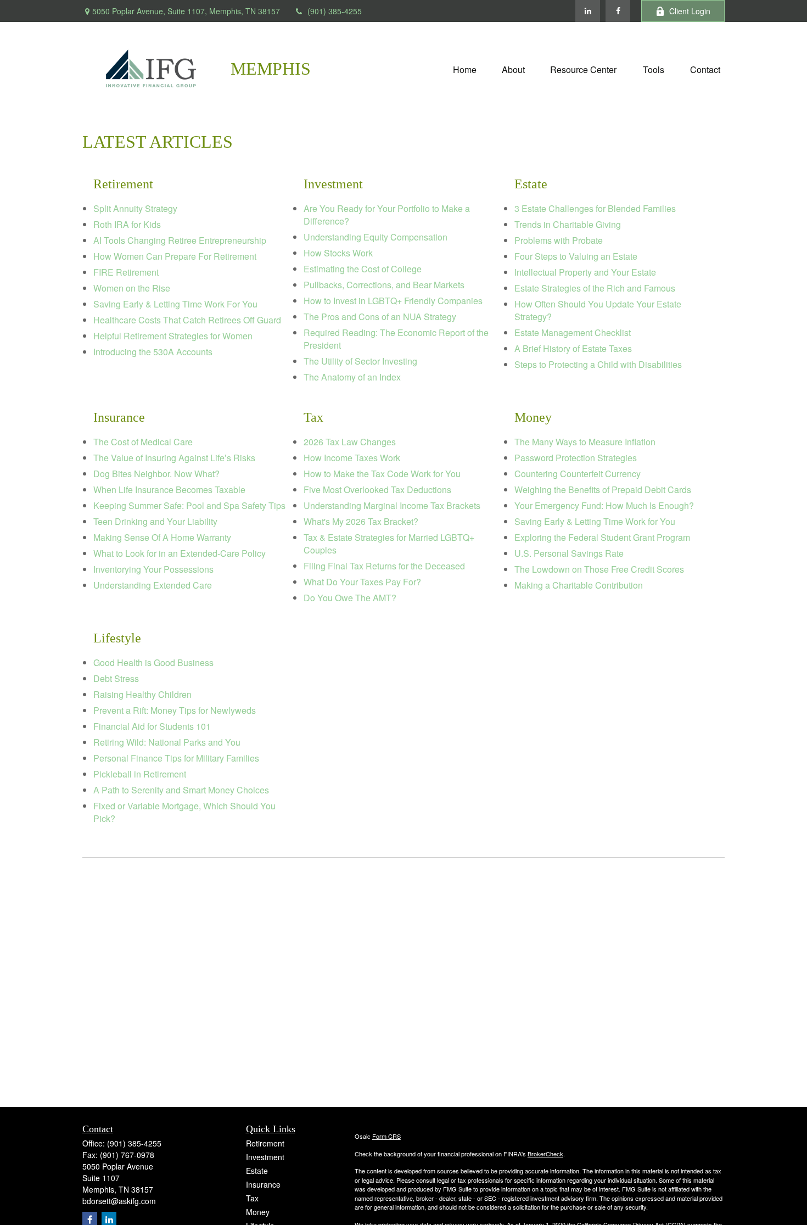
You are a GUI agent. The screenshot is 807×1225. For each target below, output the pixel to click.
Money (258, 1211)
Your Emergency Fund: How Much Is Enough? (604, 505)
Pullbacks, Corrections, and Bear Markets (384, 284)
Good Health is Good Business (153, 662)
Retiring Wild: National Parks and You (166, 742)
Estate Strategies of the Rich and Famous (594, 288)
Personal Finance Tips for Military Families (176, 758)
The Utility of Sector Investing (360, 361)
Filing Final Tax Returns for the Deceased (384, 566)
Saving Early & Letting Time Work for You (594, 521)
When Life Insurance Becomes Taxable (169, 489)
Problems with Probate (558, 240)
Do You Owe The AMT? (350, 597)
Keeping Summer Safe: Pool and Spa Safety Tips (189, 505)
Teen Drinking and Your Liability (155, 521)
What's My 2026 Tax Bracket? (361, 521)
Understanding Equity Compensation (375, 237)
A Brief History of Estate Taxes (573, 348)
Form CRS (386, 1136)
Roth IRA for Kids (127, 224)
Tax (252, 1198)
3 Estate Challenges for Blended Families (595, 208)
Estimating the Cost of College (363, 268)
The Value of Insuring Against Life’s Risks (174, 457)
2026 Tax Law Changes (350, 441)
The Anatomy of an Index (352, 377)
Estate (257, 1170)
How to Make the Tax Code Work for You (382, 473)
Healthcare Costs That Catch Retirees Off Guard (187, 320)
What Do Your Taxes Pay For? (362, 581)
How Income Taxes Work (352, 457)
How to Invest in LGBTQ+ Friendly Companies (393, 300)
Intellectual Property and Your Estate (585, 272)
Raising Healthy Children (142, 694)
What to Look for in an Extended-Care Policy (179, 553)
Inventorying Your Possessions (153, 569)
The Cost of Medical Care (143, 441)
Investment (265, 1156)
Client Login (689, 10)
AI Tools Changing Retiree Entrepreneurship (179, 240)
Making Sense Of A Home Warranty (162, 537)
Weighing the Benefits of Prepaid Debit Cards (602, 489)
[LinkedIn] (587, 11)
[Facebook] (618, 11)
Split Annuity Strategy (135, 208)
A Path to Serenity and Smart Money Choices (181, 790)
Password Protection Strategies (575, 457)
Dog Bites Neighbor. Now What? (156, 473)
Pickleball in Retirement (139, 774)
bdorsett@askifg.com (119, 1200)
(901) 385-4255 (334, 10)
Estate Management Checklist (572, 332)
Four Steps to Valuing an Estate (575, 256)
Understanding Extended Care (152, 585)
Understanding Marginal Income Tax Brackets (392, 505)
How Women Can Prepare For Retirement (174, 256)
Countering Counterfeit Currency (577, 473)
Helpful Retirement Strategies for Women (173, 335)
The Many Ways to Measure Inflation (584, 441)
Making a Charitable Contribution (578, 585)
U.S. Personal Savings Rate (569, 553)
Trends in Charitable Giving (567, 224)
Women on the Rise (131, 288)
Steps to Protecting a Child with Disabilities (598, 364)
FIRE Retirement (126, 272)
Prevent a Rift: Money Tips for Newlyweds (174, 710)
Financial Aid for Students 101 (152, 726)
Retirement (265, 1143)
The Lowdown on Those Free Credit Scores (599, 569)
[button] (465, 68)
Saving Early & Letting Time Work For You (175, 304)
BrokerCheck (545, 1153)
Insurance (263, 1184)
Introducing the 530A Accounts (152, 351)
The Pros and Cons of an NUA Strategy (380, 316)
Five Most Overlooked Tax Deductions (377, 489)
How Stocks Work (338, 253)
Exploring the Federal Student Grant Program (602, 537)
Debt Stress (116, 678)
